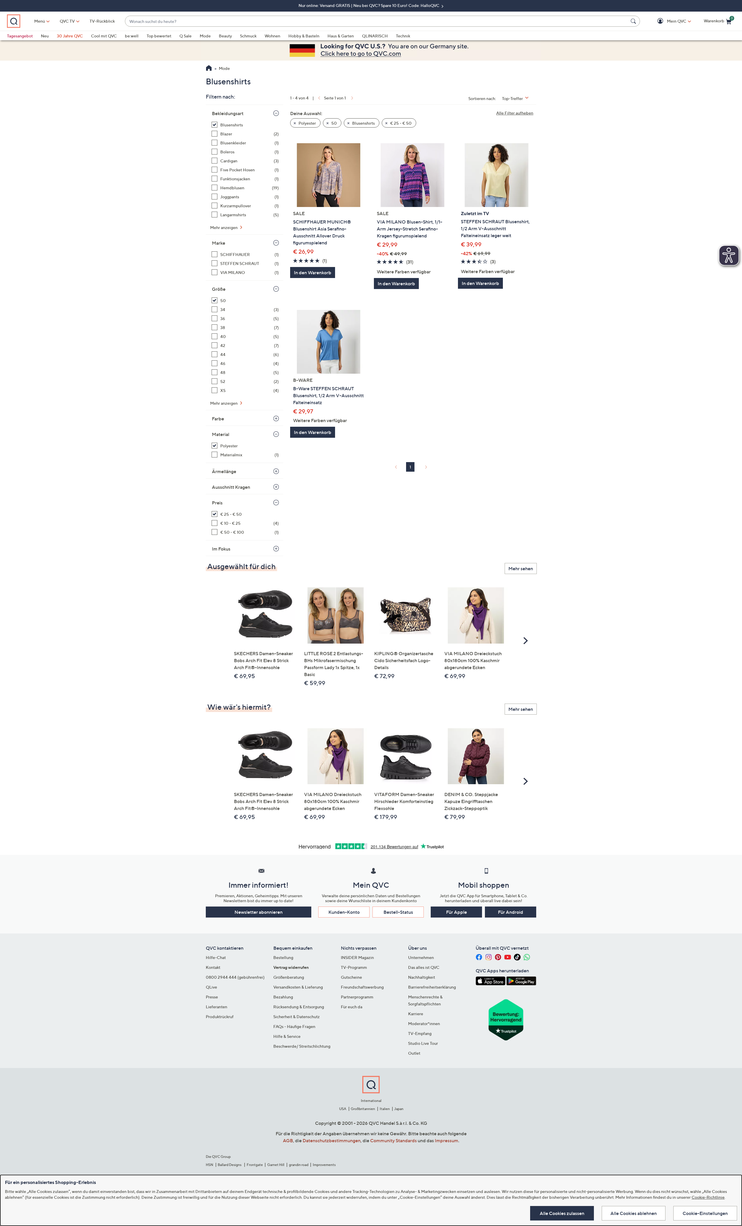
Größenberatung (288, 977)
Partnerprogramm (357, 996)
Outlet (414, 1053)
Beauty (225, 35)
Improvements (324, 1165)
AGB (288, 1140)
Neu (45, 35)
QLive (211, 987)
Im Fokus (221, 549)
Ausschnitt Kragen (231, 487)
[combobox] (376, 21)
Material (220, 434)
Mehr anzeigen (224, 227)
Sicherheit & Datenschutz (296, 1016)
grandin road (298, 1165)
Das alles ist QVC (423, 967)
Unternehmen (421, 957)
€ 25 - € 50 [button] (400, 123)
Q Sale (185, 35)
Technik (403, 35)
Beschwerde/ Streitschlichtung (301, 1046)
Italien (385, 1109)
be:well (132, 35)
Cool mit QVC (104, 35)
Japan (398, 1109)
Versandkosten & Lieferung (298, 987)
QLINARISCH (375, 35)
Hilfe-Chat (216, 957)
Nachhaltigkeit (421, 977)
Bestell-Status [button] (398, 912)
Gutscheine (351, 977)
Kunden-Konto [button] (344, 912)
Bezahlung (283, 996)
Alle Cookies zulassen (562, 1213)
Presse (212, 996)
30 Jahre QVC (70, 35)
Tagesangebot (20, 35)
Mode (205, 35)
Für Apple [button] (456, 912)
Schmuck (248, 35)
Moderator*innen (424, 1023)
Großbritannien (363, 1109)
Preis (217, 503)
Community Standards (393, 1140)
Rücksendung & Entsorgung (298, 1006)
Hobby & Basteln (303, 35)
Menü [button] (39, 21)
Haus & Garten (341, 35)
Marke (218, 243)
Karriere (415, 1013)
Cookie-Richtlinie (708, 1197)
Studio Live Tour (423, 1043)
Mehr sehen (520, 568)
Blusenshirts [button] (363, 123)
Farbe (218, 419)
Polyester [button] (307, 123)
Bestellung (283, 957)
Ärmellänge (224, 471)
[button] (668, 21)
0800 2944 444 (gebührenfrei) (235, 977)
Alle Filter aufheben (514, 112)
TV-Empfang (420, 1033)
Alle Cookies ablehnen (633, 1213)
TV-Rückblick (102, 21)
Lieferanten (216, 1006)
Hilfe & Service (287, 1036)
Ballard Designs (230, 1165)
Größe (218, 289)
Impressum (446, 1140)
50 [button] (333, 123)
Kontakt (213, 967)
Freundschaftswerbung (362, 987)
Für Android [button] (510, 912)
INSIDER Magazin (357, 957)
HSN (209, 1165)
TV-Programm (354, 967)
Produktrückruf (220, 1016)
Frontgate (255, 1165)
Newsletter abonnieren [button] (258, 912)
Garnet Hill (275, 1165)
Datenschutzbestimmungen (332, 1140)
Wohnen (272, 35)
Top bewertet (159, 35)
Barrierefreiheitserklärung (432, 987)
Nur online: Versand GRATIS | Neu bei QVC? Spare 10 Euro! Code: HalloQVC (369, 5)
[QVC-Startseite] (209, 68)
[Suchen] (634, 21)
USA (342, 1109)
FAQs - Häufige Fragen (294, 1026)
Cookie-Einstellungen (705, 1213)
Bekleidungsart (227, 113)
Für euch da (351, 1006)
